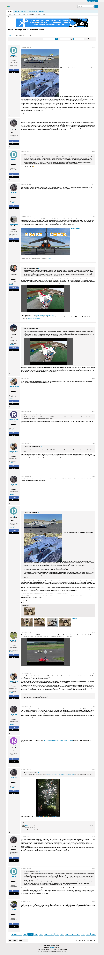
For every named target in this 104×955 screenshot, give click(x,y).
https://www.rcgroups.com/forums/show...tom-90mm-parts (58, 740)
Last (82, 39)
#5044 (93, 184)
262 (78, 934)
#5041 (93, 47)
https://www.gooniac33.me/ (34, 318)
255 (41, 934)
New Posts (14, 14)
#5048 (93, 378)
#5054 (93, 673)
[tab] (11, 35)
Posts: (11, 64)
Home (9, 14)
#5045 (93, 216)
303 (88, 934)
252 (25, 934)
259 (62, 934)
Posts (10, 35)
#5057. (92, 825)
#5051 (93, 476)
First (62, 39)
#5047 (93, 325)
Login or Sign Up (91, 1)
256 (46, 934)
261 (72, 934)
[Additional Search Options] (94, 6)
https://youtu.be (75, 228)
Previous (14, 934)
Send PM (12, 66)
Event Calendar (32, 11)
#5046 (93, 265)
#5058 (93, 836)
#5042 (93, 120)
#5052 (93, 508)
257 (52, 934)
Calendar (45, 14)
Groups (23, 11)
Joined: (11, 62)
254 (36, 934)
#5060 (93, 901)
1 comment (28, 822)
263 (83, 934)
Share (14, 69)
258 (57, 934)
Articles (17, 11)
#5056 (93, 738)
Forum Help (78, 940)
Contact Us (85, 940)
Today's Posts (22, 14)
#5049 (93, 411)
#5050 (93, 443)
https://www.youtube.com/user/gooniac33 (38, 315)
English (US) (22, 940)
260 (67, 934)
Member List (38, 14)
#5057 (93, 769)
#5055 (93, 706)
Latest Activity (20, 35)
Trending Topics (30, 14)
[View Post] (39, 154)
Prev (67, 39)
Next (76, 39)
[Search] (96, 6)
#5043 (93, 151)
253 (30, 934)
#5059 (93, 868)
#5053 (93, 632)
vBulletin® (51, 947)
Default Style (12, 940)
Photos (29, 35)
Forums (10, 11)
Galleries (41, 11)
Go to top (93, 940)
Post (14, 72)
